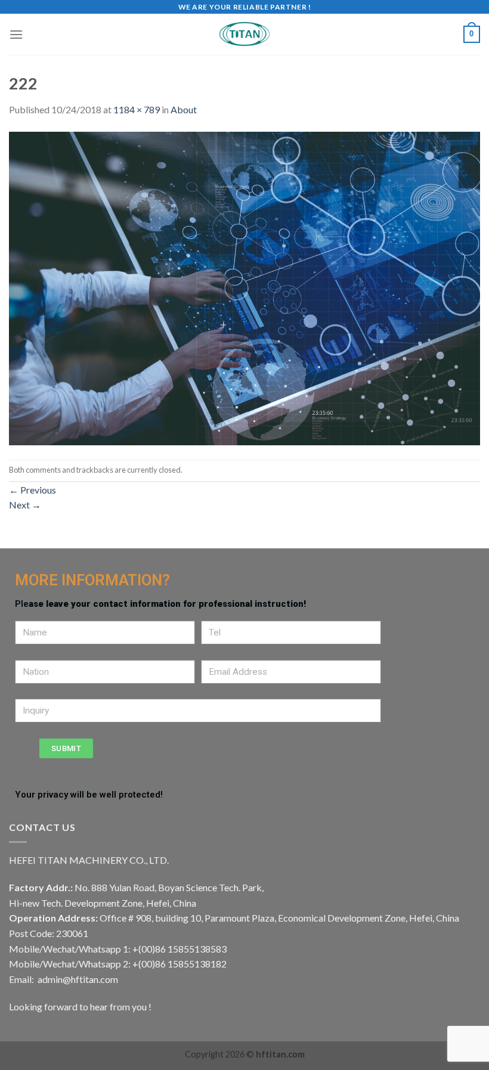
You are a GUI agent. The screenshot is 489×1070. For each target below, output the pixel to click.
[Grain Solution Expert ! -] (244, 34)
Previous (32, 489)
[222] (244, 287)
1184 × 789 (136, 109)
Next (25, 504)
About (184, 109)
